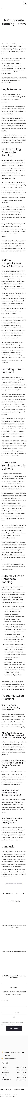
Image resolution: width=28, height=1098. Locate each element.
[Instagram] (7, 1063)
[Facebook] (3, 1063)
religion (19, 883)
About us (2, 1089)
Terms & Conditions (19, 1089)
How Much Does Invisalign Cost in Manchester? (14, 951)
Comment (4, 1001)
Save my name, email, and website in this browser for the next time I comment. (12, 1024)
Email (17, 1013)
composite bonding (14, 49)
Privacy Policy (9, 1089)
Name (3, 1013)
